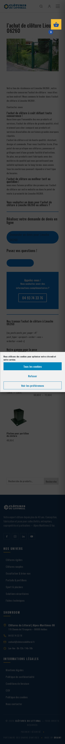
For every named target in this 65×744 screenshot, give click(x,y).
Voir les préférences (32, 385)
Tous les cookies (32, 366)
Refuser (32, 376)
